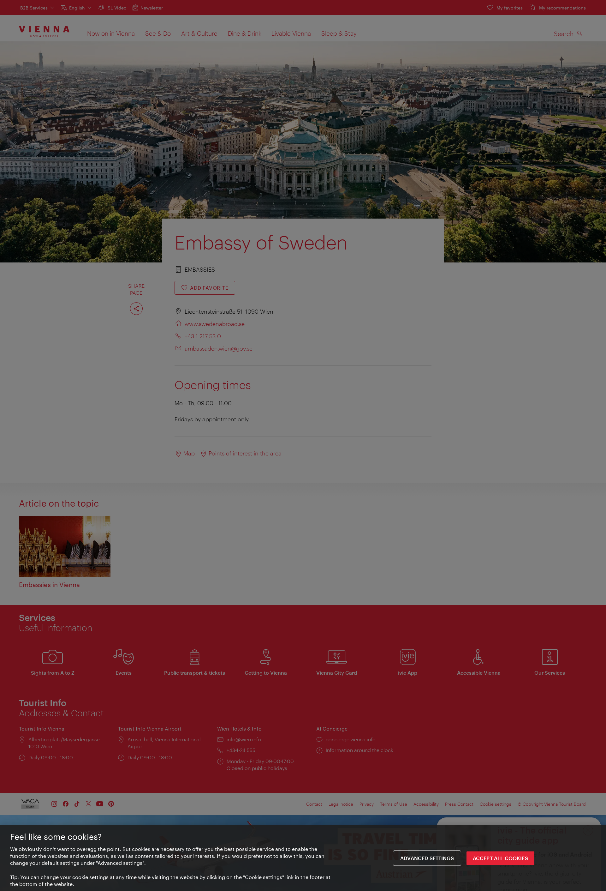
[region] (303, 858)
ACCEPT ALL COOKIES (500, 858)
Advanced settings (427, 858)
